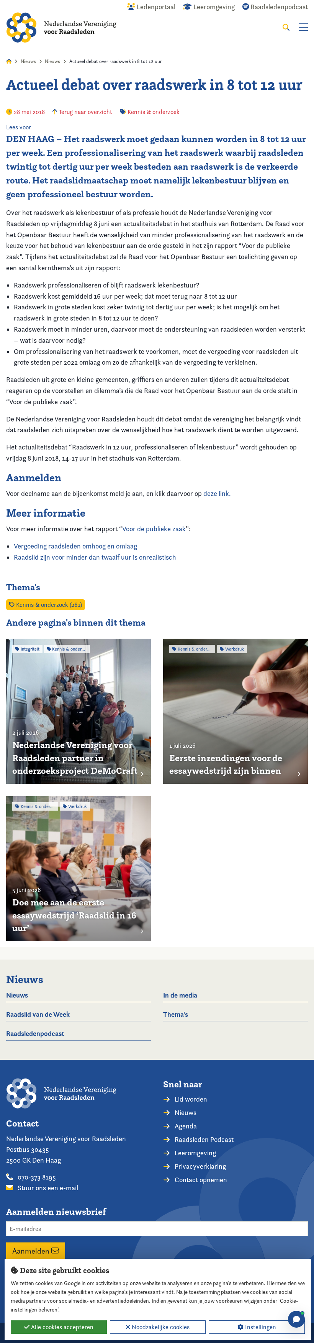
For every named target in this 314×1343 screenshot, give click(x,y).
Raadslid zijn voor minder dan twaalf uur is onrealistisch (95, 557)
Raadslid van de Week (38, 1014)
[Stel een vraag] (296, 1319)
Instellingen (260, 1327)
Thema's (175, 1014)
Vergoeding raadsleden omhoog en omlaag (75, 546)
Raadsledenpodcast (35, 1033)
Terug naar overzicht (84, 112)
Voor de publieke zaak (154, 529)
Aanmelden (31, 1250)
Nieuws (28, 61)
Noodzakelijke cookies (160, 1327)
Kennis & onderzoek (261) (48, 604)
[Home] (61, 27)
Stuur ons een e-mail (47, 1188)
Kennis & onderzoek (154, 112)
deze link (216, 493)
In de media (180, 995)
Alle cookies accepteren (61, 1327)
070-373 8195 (36, 1177)
